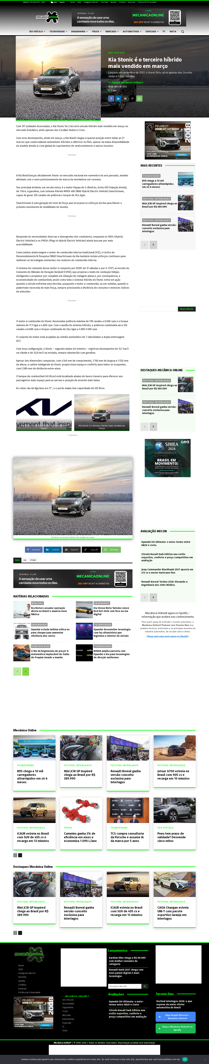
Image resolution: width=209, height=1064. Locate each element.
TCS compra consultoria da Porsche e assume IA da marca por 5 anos (127, 837)
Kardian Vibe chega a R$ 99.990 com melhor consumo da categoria (127, 961)
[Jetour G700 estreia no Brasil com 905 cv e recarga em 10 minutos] (175, 748)
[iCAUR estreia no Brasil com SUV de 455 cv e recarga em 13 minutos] (34, 810)
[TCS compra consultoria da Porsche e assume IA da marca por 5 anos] (128, 810)
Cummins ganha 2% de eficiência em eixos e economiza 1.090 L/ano (80, 837)
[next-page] (25, 671)
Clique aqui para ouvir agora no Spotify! (168, 636)
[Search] (144, 986)
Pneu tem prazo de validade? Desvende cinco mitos (171, 837)
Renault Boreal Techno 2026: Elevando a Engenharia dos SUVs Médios (164, 583)
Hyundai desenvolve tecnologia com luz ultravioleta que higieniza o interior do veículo (112, 632)
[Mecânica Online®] (47, 17)
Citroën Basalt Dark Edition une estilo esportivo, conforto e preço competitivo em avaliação (167, 557)
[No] (205, 1059)
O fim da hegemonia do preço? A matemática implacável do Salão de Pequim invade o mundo (50, 654)
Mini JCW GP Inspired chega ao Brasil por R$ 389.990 (159, 205)
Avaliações (116, 994)
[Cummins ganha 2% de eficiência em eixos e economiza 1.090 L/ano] (81, 810)
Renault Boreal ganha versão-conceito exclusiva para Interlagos (159, 228)
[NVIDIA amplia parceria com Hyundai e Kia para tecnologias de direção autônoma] (84, 652)
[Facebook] (111, 98)
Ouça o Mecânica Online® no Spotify (176, 1028)
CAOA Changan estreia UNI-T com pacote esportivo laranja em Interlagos (172, 913)
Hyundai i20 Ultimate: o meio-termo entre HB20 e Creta (126, 1003)
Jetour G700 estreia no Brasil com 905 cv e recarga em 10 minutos (173, 774)
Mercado (37, 603)
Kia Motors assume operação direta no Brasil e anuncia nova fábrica (49, 611)
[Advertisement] (72, 163)
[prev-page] (17, 671)
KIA (25, 560)
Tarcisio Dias (41, 646)
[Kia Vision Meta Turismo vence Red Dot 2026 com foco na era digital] (84, 609)
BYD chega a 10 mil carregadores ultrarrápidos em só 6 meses (158, 184)
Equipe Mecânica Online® (127, 82)
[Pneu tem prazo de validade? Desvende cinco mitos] (175, 810)
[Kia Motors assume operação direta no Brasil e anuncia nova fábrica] (21, 609)
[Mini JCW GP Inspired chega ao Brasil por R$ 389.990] (185, 202)
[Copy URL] (132, 98)
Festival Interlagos (156, 198)
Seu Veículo (116, 53)
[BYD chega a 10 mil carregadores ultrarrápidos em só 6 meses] (185, 180)
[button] (182, 31)
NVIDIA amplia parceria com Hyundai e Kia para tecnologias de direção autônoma (112, 654)
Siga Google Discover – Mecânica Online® (177, 1016)
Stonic (33, 560)
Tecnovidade (102, 624)
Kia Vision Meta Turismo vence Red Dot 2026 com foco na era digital (111, 611)
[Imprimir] (125, 98)
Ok (185, 1059)
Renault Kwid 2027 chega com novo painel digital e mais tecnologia (126, 973)
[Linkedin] (118, 98)
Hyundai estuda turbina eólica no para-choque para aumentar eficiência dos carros (50, 632)
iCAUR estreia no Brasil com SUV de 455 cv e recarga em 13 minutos (33, 837)
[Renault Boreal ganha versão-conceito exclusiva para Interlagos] (185, 224)
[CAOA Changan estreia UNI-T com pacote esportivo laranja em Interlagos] (175, 884)
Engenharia (101, 603)
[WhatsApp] (139, 98)
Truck (68, 828)
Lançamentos (117, 950)
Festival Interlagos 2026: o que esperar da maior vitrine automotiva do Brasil (174, 1004)
